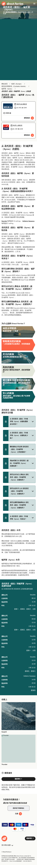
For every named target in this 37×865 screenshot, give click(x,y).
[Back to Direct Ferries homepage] (12, 4)
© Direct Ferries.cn (6, 851)
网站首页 (5, 84)
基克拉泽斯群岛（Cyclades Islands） (14, 86)
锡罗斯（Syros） (7, 89)
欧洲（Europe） (16, 84)
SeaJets (4, 221)
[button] (19, 421)
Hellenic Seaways (28, 221)
